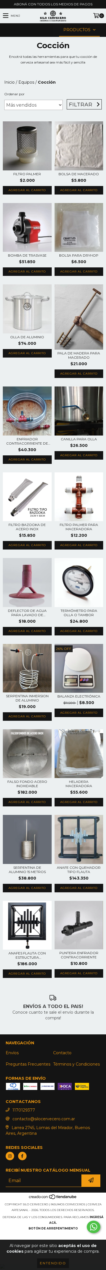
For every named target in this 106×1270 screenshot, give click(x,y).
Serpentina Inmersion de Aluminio (27, 698)
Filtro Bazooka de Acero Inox (27, 527)
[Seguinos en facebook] (22, 1156)
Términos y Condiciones (76, 1064)
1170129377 (23, 1110)
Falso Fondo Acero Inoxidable (27, 783)
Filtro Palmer (27, 174)
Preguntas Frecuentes (28, 1064)
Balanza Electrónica (78, 696)
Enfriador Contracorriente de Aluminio (27, 441)
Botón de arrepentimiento (53, 1228)
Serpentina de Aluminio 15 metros (27, 869)
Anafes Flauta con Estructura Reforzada (27, 955)
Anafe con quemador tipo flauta (79, 869)
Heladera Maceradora (79, 783)
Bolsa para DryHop (78, 255)
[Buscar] (44, 30)
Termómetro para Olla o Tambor (78, 612)
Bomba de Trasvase (27, 255)
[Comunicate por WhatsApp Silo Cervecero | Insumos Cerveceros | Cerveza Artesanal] (93, 1227)
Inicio (9, 82)
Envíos (12, 1052)
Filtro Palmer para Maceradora (79, 527)
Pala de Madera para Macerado (78, 355)
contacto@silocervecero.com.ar (43, 1118)
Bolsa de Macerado (79, 174)
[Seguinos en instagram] (10, 1156)
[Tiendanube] (53, 1199)
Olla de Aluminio (27, 337)
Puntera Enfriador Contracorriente (78, 955)
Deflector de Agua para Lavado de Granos (27, 612)
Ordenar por (14, 94)
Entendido (53, 1263)
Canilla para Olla (79, 439)
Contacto (62, 1052)
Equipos (26, 82)
